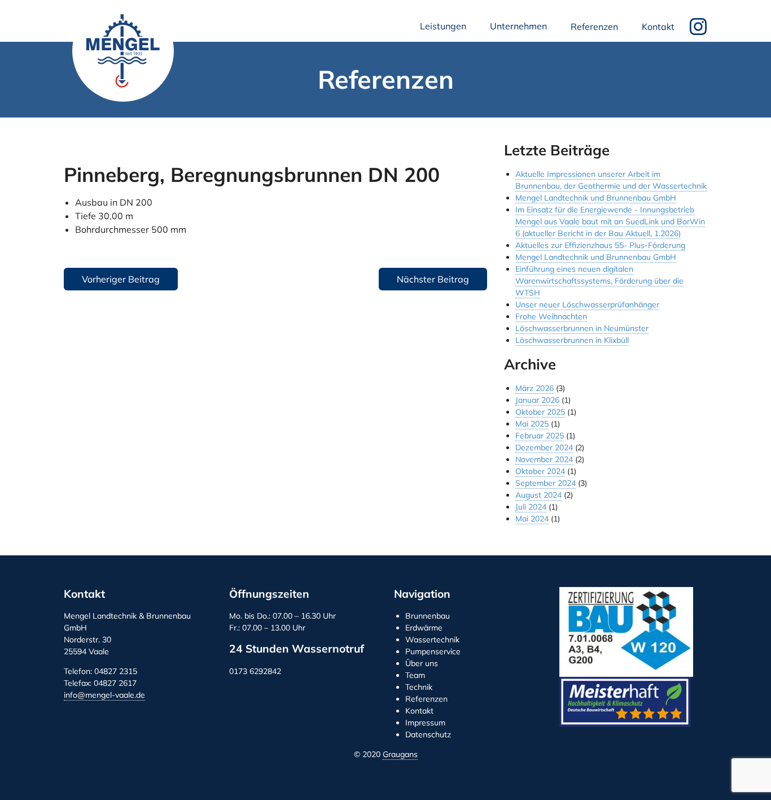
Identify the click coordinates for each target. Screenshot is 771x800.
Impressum (425, 723)
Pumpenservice (433, 651)
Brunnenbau (427, 616)
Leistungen (445, 29)
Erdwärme (424, 628)
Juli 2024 (530, 507)
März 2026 (534, 388)
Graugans (400, 754)
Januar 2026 (537, 400)
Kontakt (658, 26)
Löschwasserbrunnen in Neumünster (582, 328)
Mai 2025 (532, 424)
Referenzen (594, 26)
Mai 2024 (532, 519)
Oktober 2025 (540, 412)
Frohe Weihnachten (551, 316)
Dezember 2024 (544, 447)
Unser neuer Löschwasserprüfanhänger (587, 304)
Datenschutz (428, 734)
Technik (418, 687)
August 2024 (538, 495)
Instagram (698, 27)
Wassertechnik (432, 639)
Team (415, 675)
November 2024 (544, 459)
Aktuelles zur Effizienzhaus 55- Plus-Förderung (600, 245)
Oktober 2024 (540, 471)
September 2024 (545, 483)
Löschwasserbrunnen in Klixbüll (572, 340)
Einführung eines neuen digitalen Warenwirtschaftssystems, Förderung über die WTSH (599, 281)
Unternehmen (520, 29)
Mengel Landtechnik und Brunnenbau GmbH (123, 51)
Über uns (421, 663)
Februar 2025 (539, 436)
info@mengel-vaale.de (104, 695)
